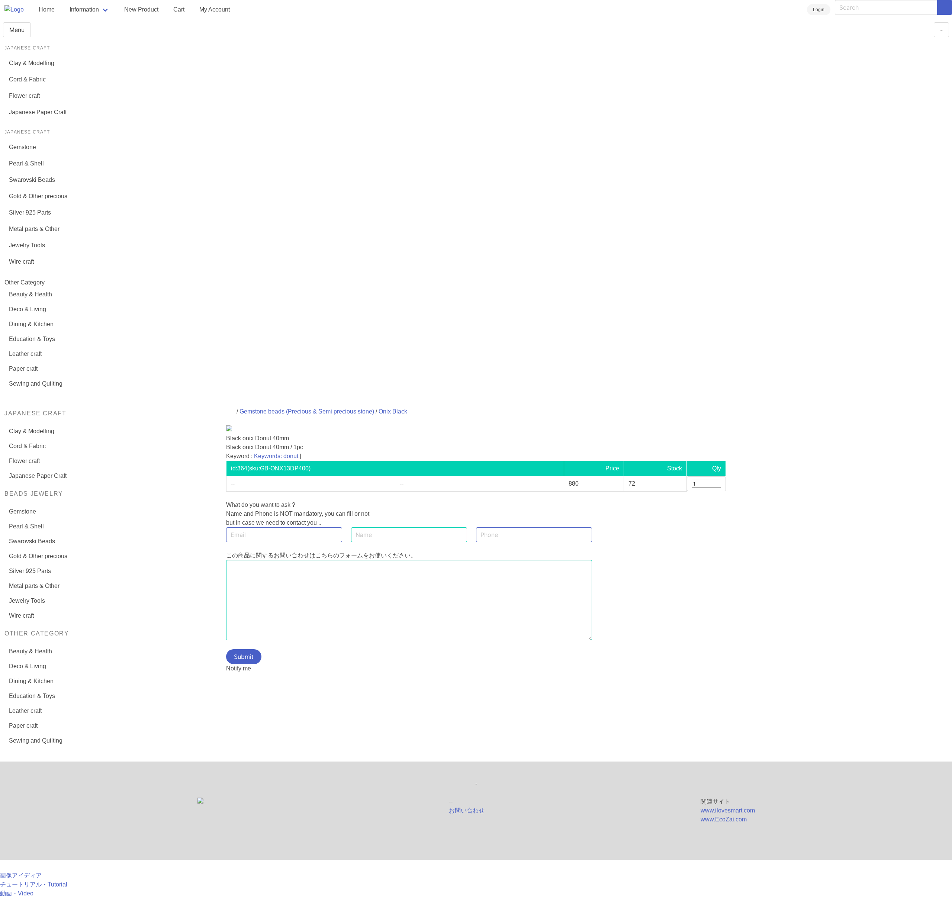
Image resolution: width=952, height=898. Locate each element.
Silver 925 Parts (30, 212)
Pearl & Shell (26, 163)
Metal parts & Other (34, 229)
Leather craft (25, 354)
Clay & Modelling (31, 63)
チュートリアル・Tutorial (33, 884)
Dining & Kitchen (31, 324)
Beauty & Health (30, 294)
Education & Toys (32, 339)
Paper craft (23, 369)
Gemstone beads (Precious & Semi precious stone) (306, 411)
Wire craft (21, 261)
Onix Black (393, 411)
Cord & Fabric (27, 79)
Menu (17, 29)
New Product (141, 9)
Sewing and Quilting (35, 383)
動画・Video (16, 893)
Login (818, 9)
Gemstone (22, 147)
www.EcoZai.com (724, 819)
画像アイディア (21, 875)
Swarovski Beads (32, 180)
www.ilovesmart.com (728, 810)
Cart (178, 9)
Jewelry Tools (27, 245)
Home (47, 9)
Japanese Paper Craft (38, 112)
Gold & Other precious (38, 196)
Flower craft (24, 96)
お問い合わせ (467, 810)
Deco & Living (27, 309)
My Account (214, 9)
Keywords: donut (276, 456)
